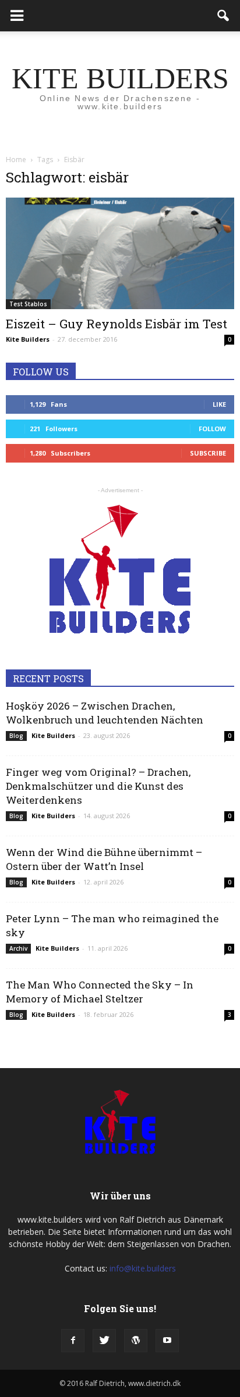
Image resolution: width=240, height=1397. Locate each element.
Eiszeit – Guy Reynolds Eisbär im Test (116, 324)
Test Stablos (28, 304)
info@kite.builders (143, 1268)
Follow (212, 428)
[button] (223, 15)
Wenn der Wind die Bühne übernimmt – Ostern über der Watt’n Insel (104, 859)
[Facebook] (72, 1340)
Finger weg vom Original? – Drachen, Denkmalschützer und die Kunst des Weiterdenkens (98, 786)
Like (219, 404)
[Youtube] (167, 1340)
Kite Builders (28, 339)
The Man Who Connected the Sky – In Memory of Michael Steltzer (99, 991)
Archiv (18, 948)
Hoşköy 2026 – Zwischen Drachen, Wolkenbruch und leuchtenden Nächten (104, 712)
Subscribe (208, 453)
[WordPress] (135, 1340)
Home (16, 159)
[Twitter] (104, 1340)
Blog (16, 736)
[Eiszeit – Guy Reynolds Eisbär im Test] (120, 253)
